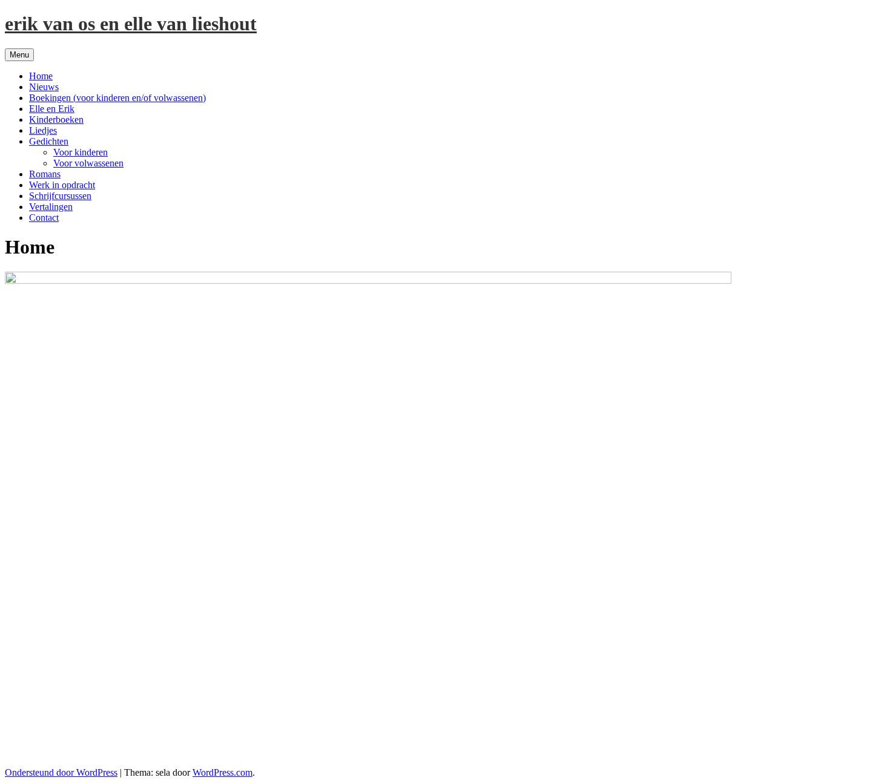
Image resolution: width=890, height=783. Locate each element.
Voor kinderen (80, 152)
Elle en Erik (51, 108)
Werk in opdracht (62, 185)
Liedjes (43, 130)
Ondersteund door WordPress (61, 772)
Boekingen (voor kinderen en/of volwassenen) (117, 98)
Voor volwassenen (88, 163)
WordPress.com (222, 772)
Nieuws (44, 87)
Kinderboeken (56, 119)
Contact (44, 217)
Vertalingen (51, 206)
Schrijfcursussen (60, 196)
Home (41, 76)
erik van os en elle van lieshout (131, 23)
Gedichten (48, 141)
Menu (19, 54)
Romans (45, 174)
